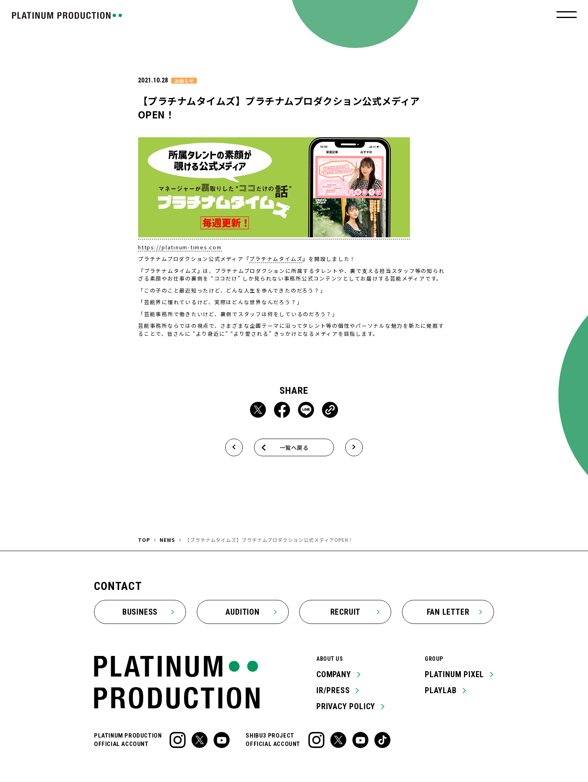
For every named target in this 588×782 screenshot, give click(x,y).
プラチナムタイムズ (275, 259)
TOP (144, 539)
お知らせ (184, 81)
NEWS (167, 539)
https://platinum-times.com (180, 247)
